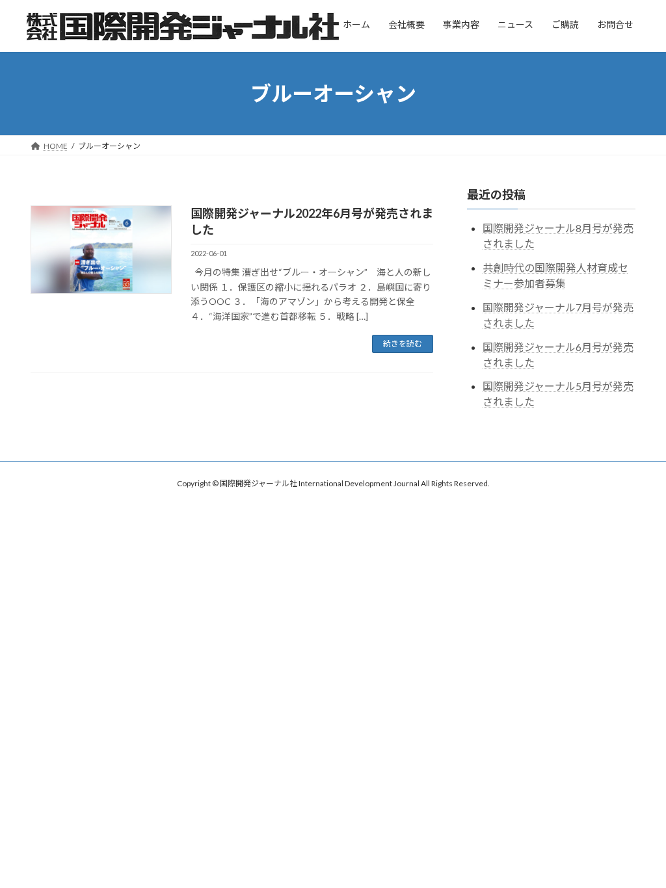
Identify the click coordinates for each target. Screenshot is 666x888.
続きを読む (402, 343)
